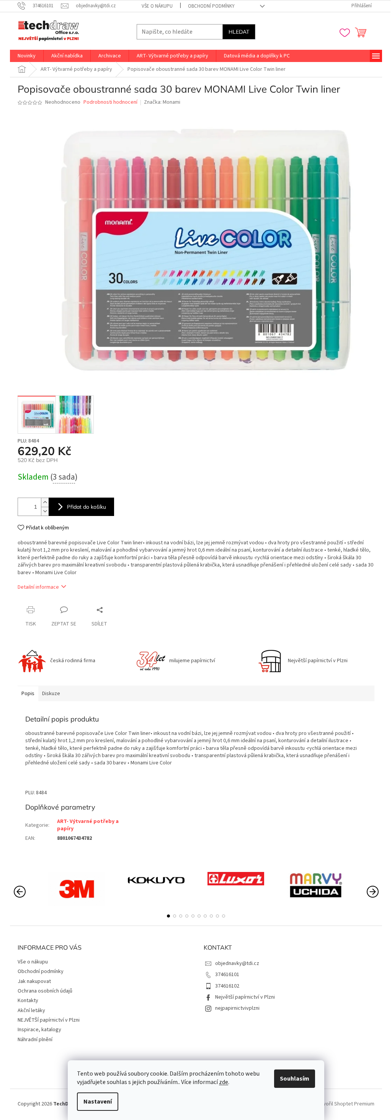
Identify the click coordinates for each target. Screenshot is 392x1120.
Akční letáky (31, 1010)
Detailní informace (38, 587)
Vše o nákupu (157, 6)
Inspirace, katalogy (39, 1029)
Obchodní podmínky (211, 6)
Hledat (239, 31)
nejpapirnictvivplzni (237, 1008)
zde (223, 1082)
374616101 (227, 974)
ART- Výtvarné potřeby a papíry (88, 825)
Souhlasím (294, 1078)
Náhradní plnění (35, 1039)
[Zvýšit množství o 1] (45, 502)
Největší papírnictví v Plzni (245, 997)
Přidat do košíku (86, 506)
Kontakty (28, 1000)
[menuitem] (26, 56)
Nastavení (97, 1101)
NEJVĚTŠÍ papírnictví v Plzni (49, 1020)
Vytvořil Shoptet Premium (345, 1104)
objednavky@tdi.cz (237, 963)
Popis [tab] (27, 693)
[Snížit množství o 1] (45, 511)
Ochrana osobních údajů (45, 991)
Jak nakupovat (34, 981)
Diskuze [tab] (51, 693)
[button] (168, 916)
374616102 (227, 986)
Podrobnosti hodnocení (110, 102)
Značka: (162, 102)
